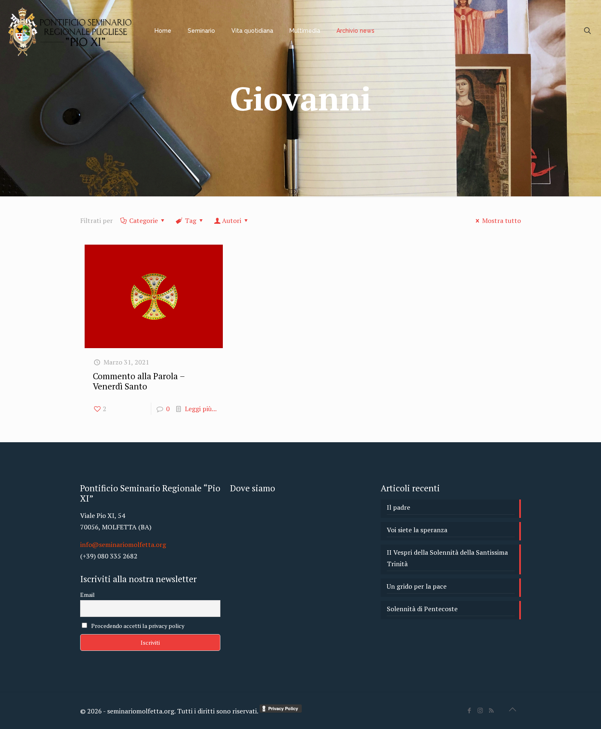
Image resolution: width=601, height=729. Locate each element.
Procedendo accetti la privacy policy (137, 626)
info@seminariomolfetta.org (123, 544)
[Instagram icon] (480, 710)
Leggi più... (201, 408)
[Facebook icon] (469, 710)
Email (87, 594)
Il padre (398, 507)
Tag (190, 220)
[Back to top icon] (512, 709)
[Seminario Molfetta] (71, 30)
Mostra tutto (501, 220)
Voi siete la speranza (417, 529)
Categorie (143, 220)
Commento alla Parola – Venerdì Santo (139, 381)
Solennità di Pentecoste (422, 608)
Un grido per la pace (416, 586)
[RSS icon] (491, 710)
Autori (231, 220)
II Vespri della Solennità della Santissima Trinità (447, 558)
